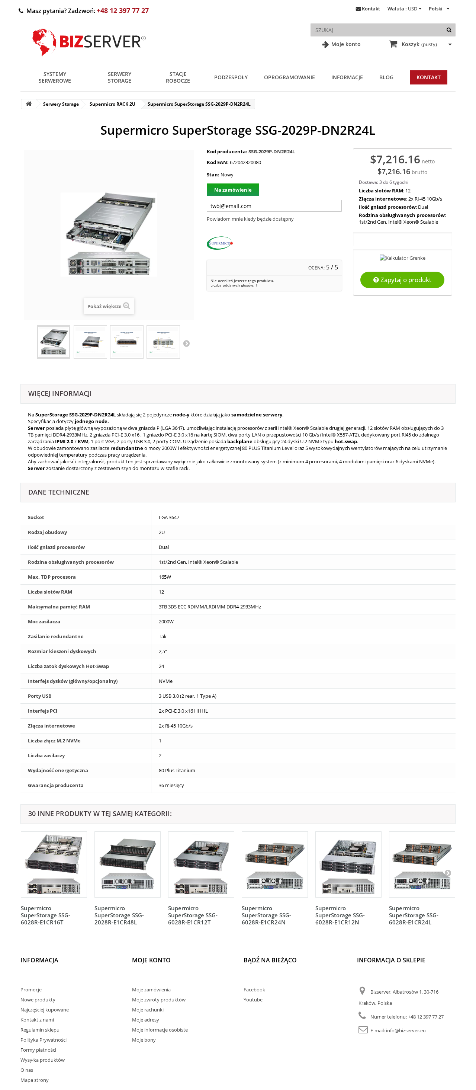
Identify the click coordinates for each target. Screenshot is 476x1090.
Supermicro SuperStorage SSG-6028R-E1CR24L (413, 915)
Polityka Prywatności (43, 1039)
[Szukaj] (449, 29)
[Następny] (447, 872)
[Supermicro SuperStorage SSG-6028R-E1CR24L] (422, 864)
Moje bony (144, 1039)
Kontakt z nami (37, 1019)
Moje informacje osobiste (160, 1029)
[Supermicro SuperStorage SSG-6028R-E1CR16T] (54, 864)
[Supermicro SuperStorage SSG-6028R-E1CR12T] (201, 864)
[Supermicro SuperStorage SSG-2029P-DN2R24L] (53, 342)
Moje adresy (145, 1019)
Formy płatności (38, 1049)
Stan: (213, 174)
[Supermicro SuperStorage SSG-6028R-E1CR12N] (348, 864)
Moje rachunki (148, 1009)
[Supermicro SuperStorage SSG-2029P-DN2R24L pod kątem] (90, 342)
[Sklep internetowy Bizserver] (89, 59)
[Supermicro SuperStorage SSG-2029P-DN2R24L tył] (163, 342)
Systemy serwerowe (55, 77)
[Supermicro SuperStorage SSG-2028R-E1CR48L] (127, 864)
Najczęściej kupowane (44, 1009)
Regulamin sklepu (40, 1029)
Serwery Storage (119, 77)
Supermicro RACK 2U (112, 104)
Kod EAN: (218, 162)
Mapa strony (34, 1080)
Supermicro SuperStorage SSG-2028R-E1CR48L (119, 915)
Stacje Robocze (178, 77)
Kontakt (371, 8)
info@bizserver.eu (406, 1030)
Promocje (31, 989)
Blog (386, 77)
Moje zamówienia (151, 989)
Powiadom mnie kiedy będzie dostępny (250, 218)
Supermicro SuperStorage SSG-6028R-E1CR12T (193, 915)
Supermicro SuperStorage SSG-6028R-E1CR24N (266, 915)
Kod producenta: (227, 151)
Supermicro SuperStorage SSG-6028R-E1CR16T (45, 915)
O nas (26, 1070)
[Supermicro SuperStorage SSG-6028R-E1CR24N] (275, 864)
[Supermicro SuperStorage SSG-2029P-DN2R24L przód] (126, 342)
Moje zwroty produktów (159, 999)
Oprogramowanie (289, 77)
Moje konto (345, 44)
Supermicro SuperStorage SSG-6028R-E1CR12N (340, 915)
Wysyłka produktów (42, 1060)
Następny (186, 343)
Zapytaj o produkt (405, 279)
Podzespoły (231, 77)
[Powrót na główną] (29, 104)
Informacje (347, 77)
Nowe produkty (37, 999)
